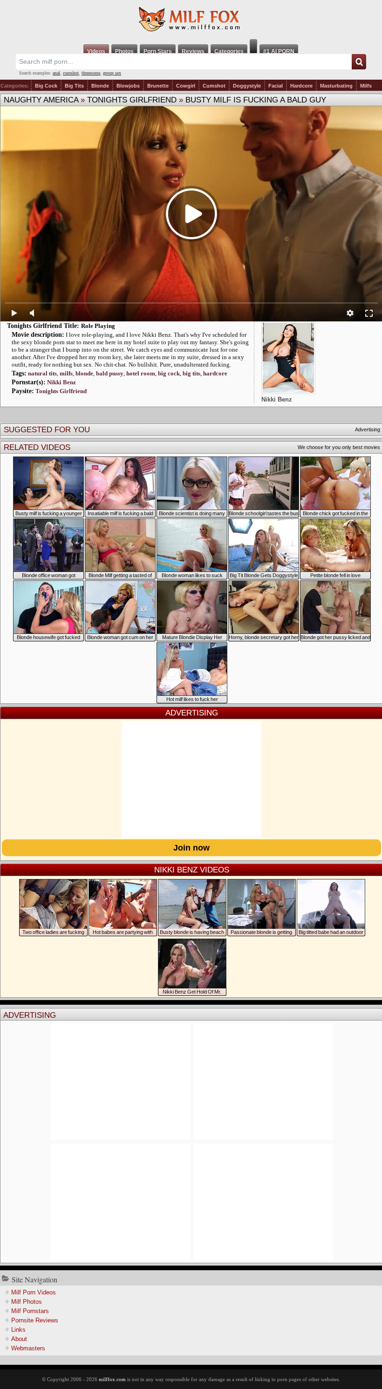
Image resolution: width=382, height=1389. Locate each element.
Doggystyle (247, 86)
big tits (191, 373)
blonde (84, 373)
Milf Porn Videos (33, 1292)
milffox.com (112, 1379)
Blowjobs (128, 86)
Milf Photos (26, 1301)
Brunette (158, 86)
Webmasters (28, 1348)
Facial (275, 86)
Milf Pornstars (30, 1310)
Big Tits (74, 86)
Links (18, 1329)
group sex (112, 72)
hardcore (215, 373)
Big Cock (46, 86)
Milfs (366, 86)
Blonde (100, 86)
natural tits (42, 373)
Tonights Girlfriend (132, 99)
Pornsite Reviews (34, 1320)
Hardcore (301, 86)
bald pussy (109, 373)
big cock (169, 373)
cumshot (71, 72)
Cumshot (214, 86)
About (19, 1338)
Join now (191, 847)
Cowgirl (185, 86)
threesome (91, 72)
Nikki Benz (61, 382)
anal (56, 72)
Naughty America (41, 99)
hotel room (140, 373)
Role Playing (98, 325)
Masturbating (336, 86)
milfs (66, 373)
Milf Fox (191, 19)
